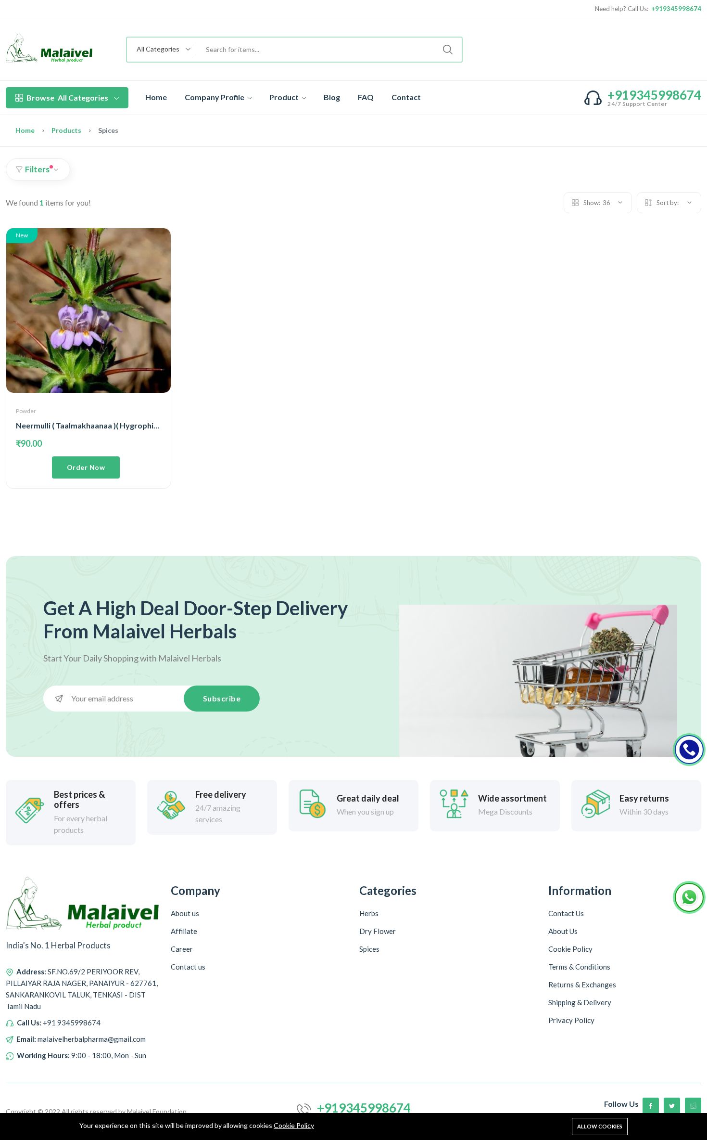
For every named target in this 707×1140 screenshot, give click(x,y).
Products (66, 130)
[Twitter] (672, 1106)
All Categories (67, 97)
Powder (26, 411)
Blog (332, 97)
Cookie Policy (294, 1125)
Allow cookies (599, 1126)
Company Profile (215, 97)
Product (284, 97)
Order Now (86, 467)
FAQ (366, 97)
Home (156, 97)
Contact (406, 97)
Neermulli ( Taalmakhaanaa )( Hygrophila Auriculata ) (109, 425)
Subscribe (222, 698)
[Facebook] (651, 1106)
